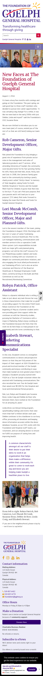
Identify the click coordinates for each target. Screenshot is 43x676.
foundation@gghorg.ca (14, 597)
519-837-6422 (9, 591)
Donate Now (21, 622)
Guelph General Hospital (11, 39)
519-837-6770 (10, 594)
